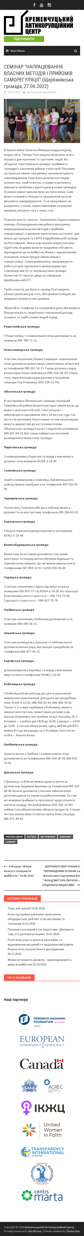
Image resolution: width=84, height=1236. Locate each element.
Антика (31, 836)
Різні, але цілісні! (19, 908)
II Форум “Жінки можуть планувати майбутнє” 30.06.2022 (19, 870)
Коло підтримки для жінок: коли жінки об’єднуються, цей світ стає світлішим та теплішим (36, 918)
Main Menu (18, 51)
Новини (10, 841)
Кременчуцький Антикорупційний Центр (49, 1227)
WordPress (34, 1231)
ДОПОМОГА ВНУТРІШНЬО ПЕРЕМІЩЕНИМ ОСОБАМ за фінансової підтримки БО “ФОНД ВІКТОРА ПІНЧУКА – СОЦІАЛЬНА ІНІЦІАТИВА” (61, 875)
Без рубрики (48, 836)
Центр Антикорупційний (41, 92)
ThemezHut (73, 1231)
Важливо (65, 836)
